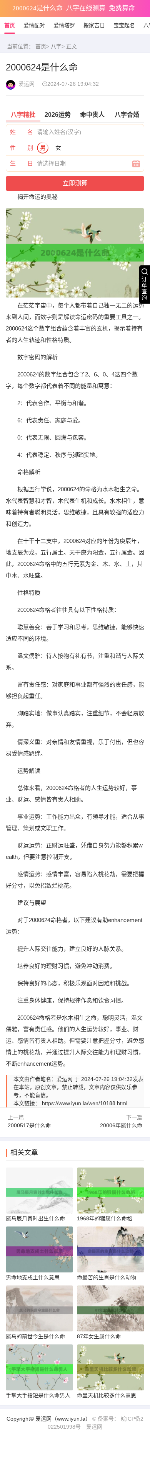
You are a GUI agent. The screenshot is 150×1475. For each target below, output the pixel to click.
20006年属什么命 (121, 1125)
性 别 (21, 147)
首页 (9, 25)
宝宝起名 (124, 25)
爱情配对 (34, 25)
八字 (56, 46)
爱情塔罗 (64, 25)
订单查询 (144, 288)
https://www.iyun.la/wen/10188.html (84, 1103)
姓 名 (21, 132)
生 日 (21, 163)
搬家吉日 (94, 25)
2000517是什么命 (29, 1125)
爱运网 (94, 1427)
